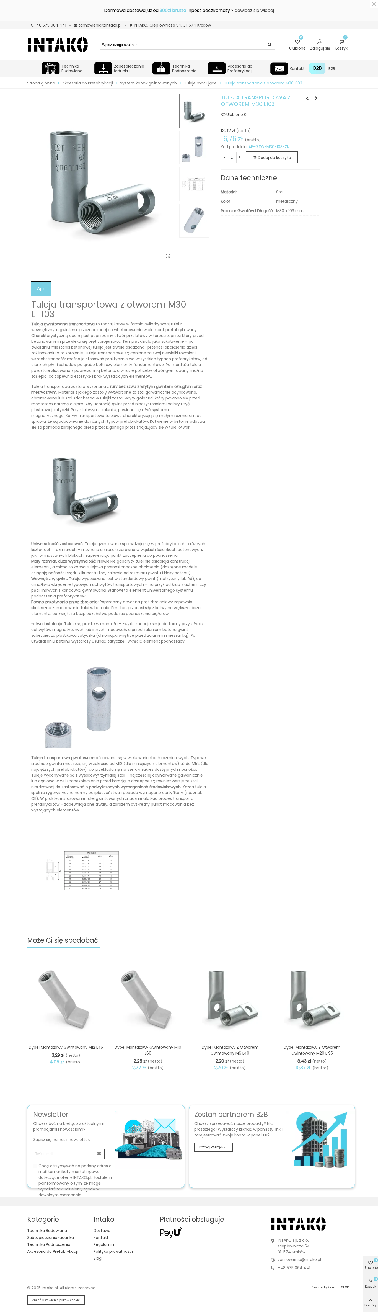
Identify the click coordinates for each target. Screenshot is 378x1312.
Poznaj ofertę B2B (213, 1147)
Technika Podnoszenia (184, 68)
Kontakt (297, 68)
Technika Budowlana (71, 68)
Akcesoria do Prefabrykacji (239, 68)
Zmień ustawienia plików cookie (56, 1300)
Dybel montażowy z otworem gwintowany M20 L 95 (312, 1050)
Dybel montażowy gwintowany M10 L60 (148, 1050)
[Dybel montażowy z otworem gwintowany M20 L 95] (312, 997)
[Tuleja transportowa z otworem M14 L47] (316, 98)
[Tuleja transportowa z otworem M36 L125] (307, 98)
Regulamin (104, 1244)
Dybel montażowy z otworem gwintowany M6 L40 (230, 1050)
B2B (331, 68)
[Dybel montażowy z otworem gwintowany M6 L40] (230, 997)
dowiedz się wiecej (254, 10)
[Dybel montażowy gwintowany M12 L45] (66, 997)
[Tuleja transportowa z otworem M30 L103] (168, 256)
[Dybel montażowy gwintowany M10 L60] (148, 997)
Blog (98, 1258)
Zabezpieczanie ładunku (129, 68)
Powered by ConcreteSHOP (330, 1287)
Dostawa (102, 1230)
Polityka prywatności (113, 1251)
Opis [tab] (41, 289)
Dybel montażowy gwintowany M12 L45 (66, 1047)
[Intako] (57, 44)
